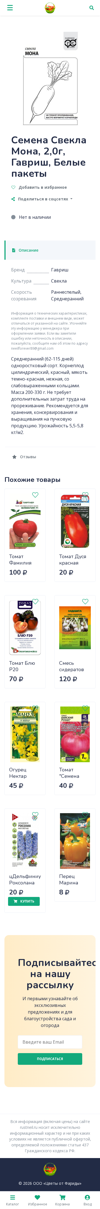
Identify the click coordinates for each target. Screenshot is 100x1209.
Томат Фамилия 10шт (20, 562)
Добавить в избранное (42, 187)
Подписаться (50, 1059)
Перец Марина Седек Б (69, 882)
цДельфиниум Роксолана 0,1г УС (26, 882)
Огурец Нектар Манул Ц (19, 776)
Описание (28, 250)
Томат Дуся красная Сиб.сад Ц (72, 562)
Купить (26, 901)
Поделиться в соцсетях (43, 199)
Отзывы (27, 456)
